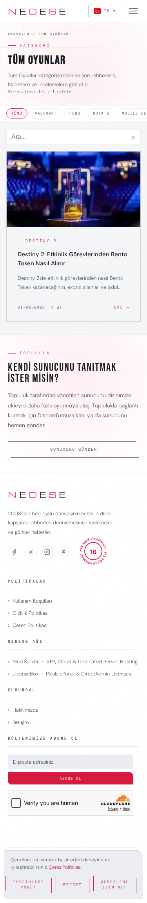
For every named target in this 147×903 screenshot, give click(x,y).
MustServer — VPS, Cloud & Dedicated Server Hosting (75, 661)
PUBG (74, 113)
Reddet (72, 884)
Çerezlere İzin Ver (115, 884)
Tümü (16, 113)
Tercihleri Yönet (28, 884)
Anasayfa (19, 33)
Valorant (46, 113)
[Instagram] (47, 552)
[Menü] (133, 11)
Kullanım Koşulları (32, 601)
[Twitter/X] (30, 552)
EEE (37, 11)
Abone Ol (71, 778)
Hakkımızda (25, 710)
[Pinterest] (63, 552)
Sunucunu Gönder (73, 449)
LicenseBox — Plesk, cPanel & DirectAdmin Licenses (72, 673)
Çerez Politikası (30, 625)
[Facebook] (14, 552)
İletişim (21, 722)
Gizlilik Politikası (31, 613)
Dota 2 (101, 113)
